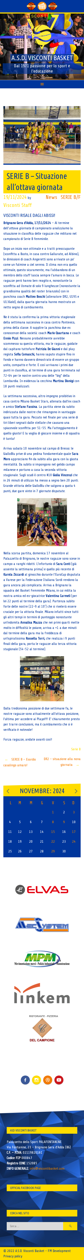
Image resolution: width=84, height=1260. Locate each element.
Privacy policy (12, 1256)
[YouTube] (58, 1080)
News (51, 197)
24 (74, 842)
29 (53, 851)
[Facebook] (25, 1076)
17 (74, 832)
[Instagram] (36, 1080)
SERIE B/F (71, 197)
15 (53, 832)
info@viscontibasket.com (47, 1169)
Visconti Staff (17, 205)
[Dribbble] (47, 1080)
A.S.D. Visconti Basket (42, 57)
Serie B (76, 749)
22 (53, 842)
